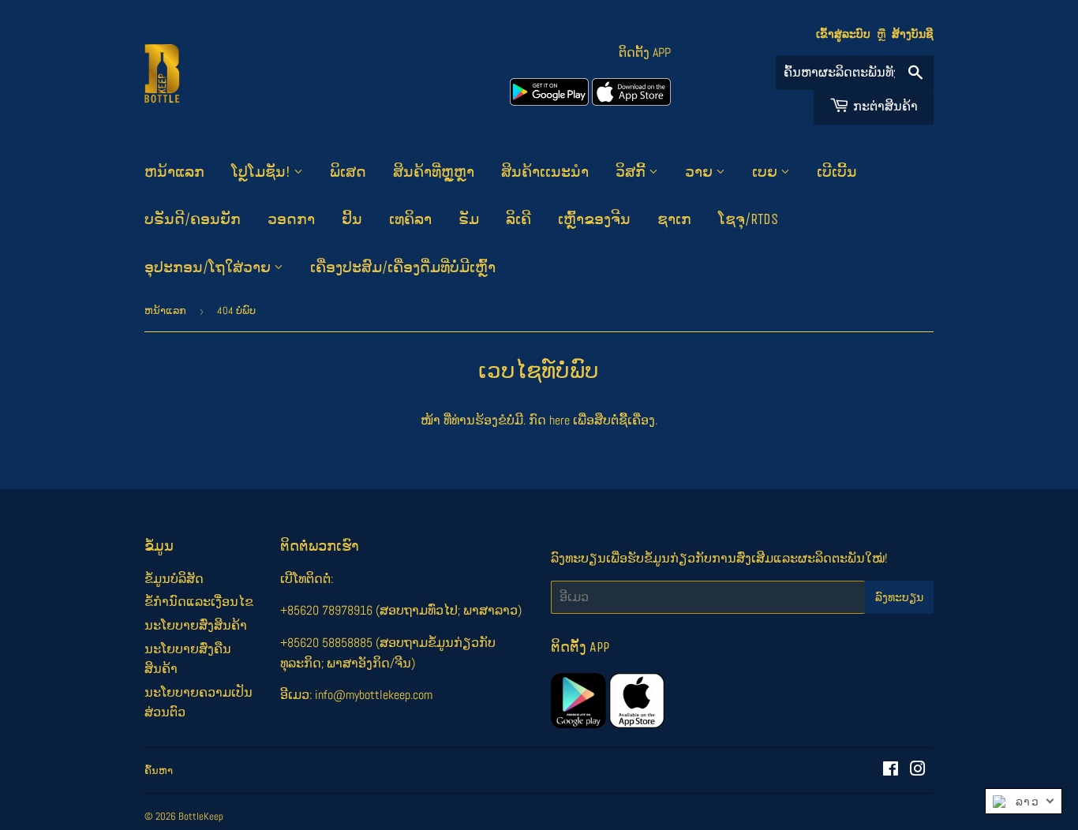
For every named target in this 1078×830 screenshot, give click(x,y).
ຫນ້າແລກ (174, 172)
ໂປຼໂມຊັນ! (262, 172)
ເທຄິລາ (410, 219)
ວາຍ (700, 172)
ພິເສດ (348, 172)
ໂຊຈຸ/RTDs (748, 219)
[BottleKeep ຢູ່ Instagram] (918, 770)
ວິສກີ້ (632, 172)
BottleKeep (200, 816)
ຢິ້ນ (352, 219)
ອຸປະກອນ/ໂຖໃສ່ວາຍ (209, 267)
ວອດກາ (291, 219)
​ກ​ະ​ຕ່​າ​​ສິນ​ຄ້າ (885, 106)
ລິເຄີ (518, 219)
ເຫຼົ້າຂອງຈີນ (594, 219)
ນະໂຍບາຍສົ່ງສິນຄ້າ (195, 625)
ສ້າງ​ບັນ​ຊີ (913, 34)
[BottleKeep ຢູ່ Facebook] (890, 770)
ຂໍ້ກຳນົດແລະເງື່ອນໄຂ (198, 601)
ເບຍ (766, 172)
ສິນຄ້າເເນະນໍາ (545, 172)
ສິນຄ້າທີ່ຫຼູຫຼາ (433, 172)
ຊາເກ (674, 219)
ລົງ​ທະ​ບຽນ (899, 597)
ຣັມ (469, 219)
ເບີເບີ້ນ (837, 172)
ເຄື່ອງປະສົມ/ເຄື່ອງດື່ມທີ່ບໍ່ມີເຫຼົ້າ (403, 267)
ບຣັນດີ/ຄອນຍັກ (192, 219)
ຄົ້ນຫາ (158, 770)
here (559, 420)
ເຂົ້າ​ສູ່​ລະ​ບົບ (843, 34)
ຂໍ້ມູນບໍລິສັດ (174, 578)
